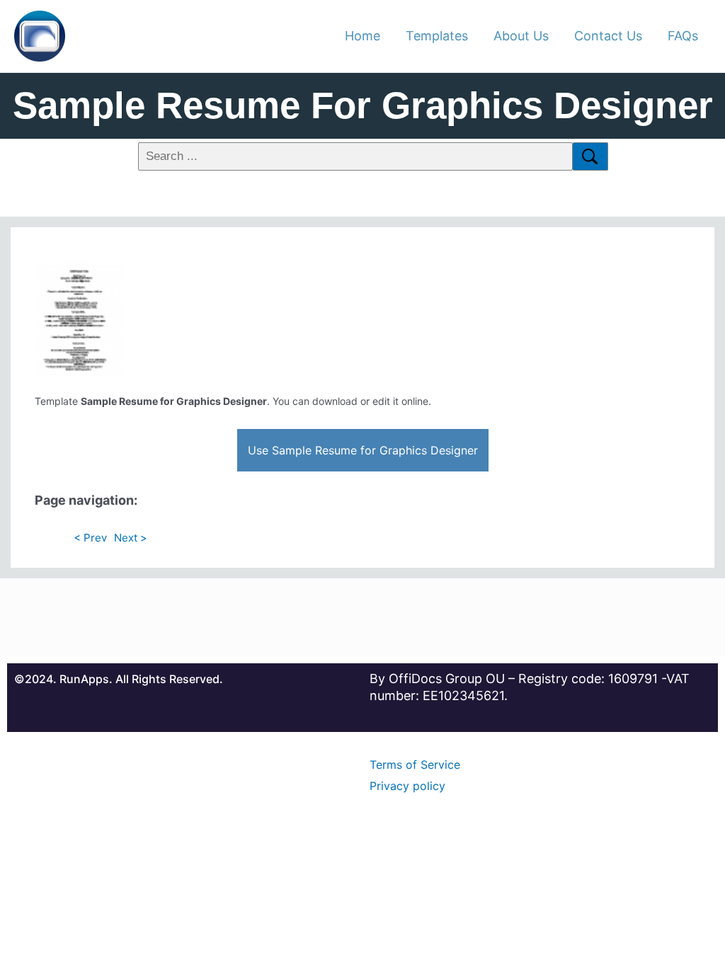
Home (362, 35)
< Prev (90, 537)
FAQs (683, 35)
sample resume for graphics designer (363, 105)
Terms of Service (415, 764)
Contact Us (608, 35)
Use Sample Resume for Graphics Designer (363, 450)
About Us (521, 35)
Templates (437, 35)
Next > (130, 537)
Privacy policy (407, 786)
